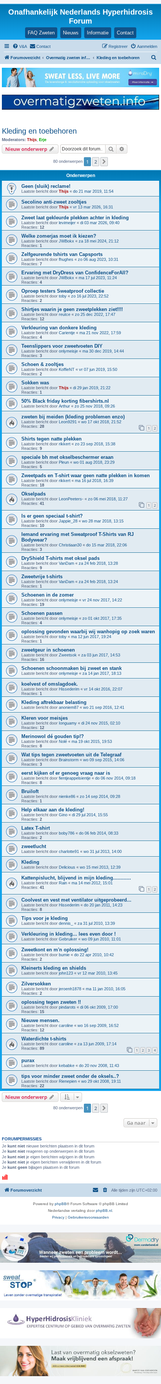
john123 (66, 973)
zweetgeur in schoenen (48, 650)
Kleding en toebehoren (39, 131)
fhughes (66, 259)
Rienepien (68, 1081)
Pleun (64, 462)
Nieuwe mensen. (40, 1020)
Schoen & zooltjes (42, 364)
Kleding (30, 862)
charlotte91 (69, 851)
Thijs (32, 139)
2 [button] (95, 161)
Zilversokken (36, 984)
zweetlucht (33, 846)
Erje (42, 139)
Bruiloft (30, 791)
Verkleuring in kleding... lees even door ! (68, 934)
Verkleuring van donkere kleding (59, 327)
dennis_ (66, 923)
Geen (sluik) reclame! (45, 186)
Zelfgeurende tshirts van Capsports (62, 254)
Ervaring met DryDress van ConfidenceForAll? (74, 272)
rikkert (64, 444)
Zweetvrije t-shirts (42, 576)
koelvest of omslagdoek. (49, 684)
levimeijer (67, 222)
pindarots (67, 1007)
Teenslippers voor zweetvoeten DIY (62, 346)
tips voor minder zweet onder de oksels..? (70, 1076)
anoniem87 (69, 707)
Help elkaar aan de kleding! (52, 810)
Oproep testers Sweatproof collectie (62, 291)
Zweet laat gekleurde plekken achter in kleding (75, 217)
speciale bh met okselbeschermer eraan (67, 457)
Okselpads (33, 494)
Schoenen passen (42, 613)
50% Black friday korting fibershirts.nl (65, 401)
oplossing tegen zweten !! (51, 1002)
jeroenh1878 (70, 989)
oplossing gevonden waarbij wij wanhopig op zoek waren (88, 631)
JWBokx (66, 241)
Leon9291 (68, 422)
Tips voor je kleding (44, 918)
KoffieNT (67, 369)
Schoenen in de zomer (47, 595)
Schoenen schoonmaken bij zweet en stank (71, 668)
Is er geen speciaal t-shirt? (52, 516)
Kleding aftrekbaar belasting (53, 702)
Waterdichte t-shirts (43, 1039)
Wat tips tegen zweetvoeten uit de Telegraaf (71, 754)
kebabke (67, 1065)
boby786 (67, 833)
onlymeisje (68, 351)
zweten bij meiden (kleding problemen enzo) (73, 417)
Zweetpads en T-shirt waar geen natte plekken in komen (85, 475)
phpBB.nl (104, 1210)
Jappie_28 (68, 521)
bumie (64, 954)
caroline (66, 1025)
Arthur (64, 406)
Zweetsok (68, 655)
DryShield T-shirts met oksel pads (60, 558)
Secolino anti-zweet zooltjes (53, 202)
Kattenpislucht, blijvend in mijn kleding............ (76, 878)
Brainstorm (69, 759)
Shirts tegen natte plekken (51, 439)
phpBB (61, 1204)
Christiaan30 (70, 545)
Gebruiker (68, 939)
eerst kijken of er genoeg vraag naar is (65, 773)
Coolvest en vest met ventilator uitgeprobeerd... (76, 900)
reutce (64, 314)
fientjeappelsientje (75, 778)
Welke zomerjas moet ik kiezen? (58, 236)
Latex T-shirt (35, 828)
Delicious (67, 867)
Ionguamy (68, 723)
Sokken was (35, 382)
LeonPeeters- (71, 499)
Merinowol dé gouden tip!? (52, 736)
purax (27, 1060)
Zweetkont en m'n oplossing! (54, 949)
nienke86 (67, 796)
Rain (63, 883)
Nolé (63, 741)
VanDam (66, 563)
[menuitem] (19, 46)
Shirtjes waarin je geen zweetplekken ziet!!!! (72, 309)
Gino (63, 815)
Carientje (67, 332)
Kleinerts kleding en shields (53, 968)
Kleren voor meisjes (44, 718)
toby (63, 296)
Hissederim (69, 689)
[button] (104, 161)
